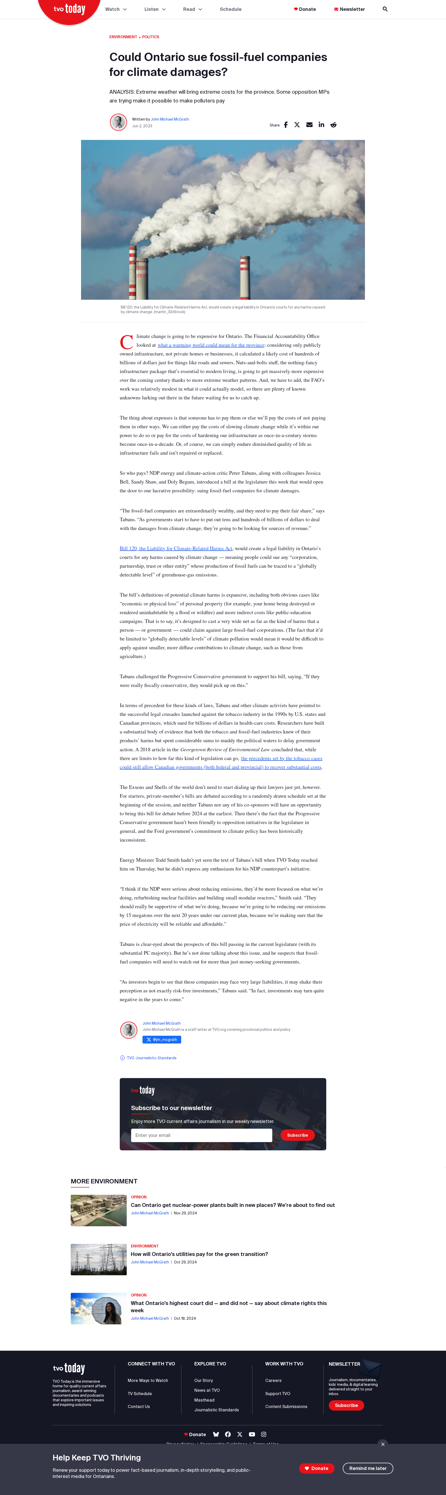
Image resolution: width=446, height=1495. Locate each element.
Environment (123, 37)
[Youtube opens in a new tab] (252, 1434)
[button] (69, 1369)
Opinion (139, 1197)
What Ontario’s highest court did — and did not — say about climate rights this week (229, 1306)
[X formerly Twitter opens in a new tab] (240, 1434)
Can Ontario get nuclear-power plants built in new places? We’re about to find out (233, 1205)
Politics (150, 37)
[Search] (386, 9)
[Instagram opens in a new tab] (263, 1434)
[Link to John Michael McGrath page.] (118, 122)
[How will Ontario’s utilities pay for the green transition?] (99, 1259)
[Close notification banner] (382, 1444)
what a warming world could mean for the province (211, 344)
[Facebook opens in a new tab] (228, 1434)
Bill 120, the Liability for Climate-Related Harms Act (176, 548)
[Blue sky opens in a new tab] (216, 1434)
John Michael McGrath (170, 119)
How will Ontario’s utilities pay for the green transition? (199, 1254)
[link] (286, 125)
